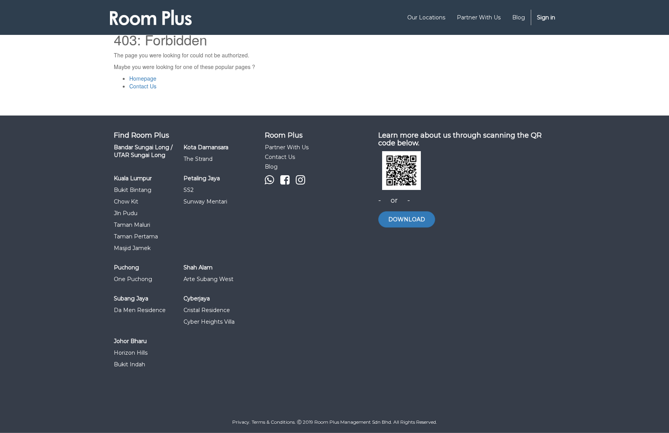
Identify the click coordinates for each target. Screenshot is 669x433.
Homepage (142, 78)
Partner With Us (287, 147)
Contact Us (142, 86)
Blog (271, 166)
